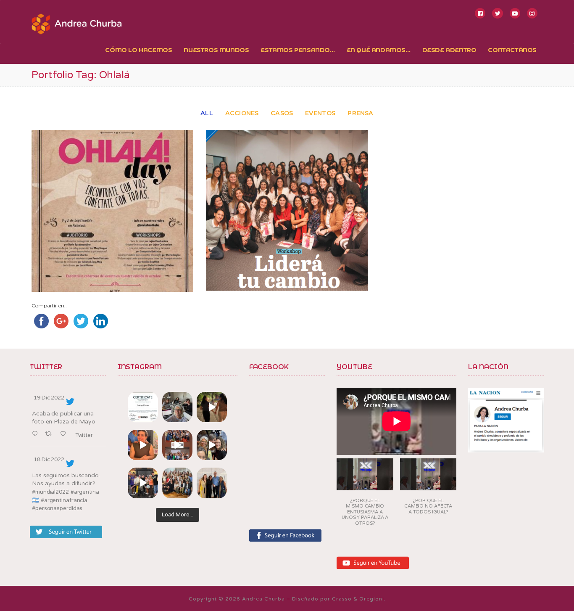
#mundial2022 (50, 492)
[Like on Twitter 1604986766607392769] (65, 434)
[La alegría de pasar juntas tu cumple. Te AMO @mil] (143, 445)
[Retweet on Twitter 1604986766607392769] (50, 434)
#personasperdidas (57, 508)
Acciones (242, 113)
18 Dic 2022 (49, 459)
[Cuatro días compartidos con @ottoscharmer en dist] (143, 483)
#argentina (85, 492)
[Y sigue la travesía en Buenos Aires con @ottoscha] (212, 483)
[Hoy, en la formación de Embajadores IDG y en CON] (212, 445)
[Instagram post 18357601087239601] (177, 445)
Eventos (320, 113)
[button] (365, 494)
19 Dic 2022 (49, 397)
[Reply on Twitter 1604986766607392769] (36, 434)
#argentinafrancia (64, 500)
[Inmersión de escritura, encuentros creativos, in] (177, 407)
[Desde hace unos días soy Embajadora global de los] (143, 407)
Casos (282, 113)
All (206, 113)
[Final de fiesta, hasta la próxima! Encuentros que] (212, 407)
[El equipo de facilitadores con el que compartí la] (177, 483)
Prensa (360, 113)
